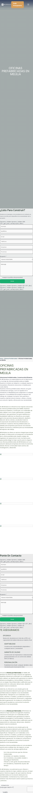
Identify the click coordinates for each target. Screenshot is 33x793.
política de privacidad (16, 277)
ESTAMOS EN (5, 785)
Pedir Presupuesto (17, 4)
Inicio (1, 358)
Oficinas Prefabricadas (10, 358)
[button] (16, 785)
